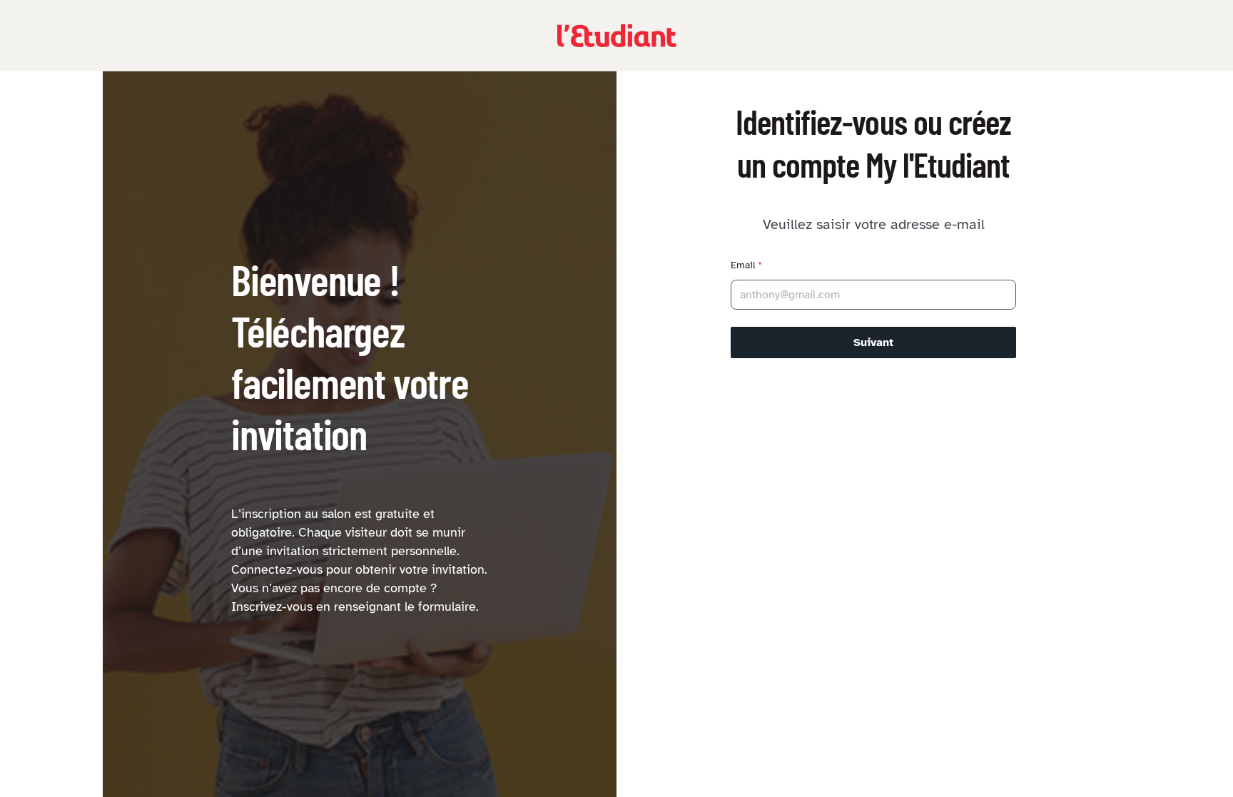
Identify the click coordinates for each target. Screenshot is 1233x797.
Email (746, 265)
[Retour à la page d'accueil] (616, 35)
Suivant (873, 342)
